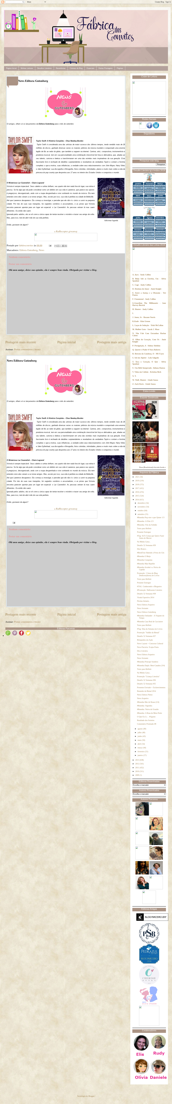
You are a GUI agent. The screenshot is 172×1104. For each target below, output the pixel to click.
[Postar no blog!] (58, 246)
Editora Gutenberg (28, 250)
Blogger (91, 1096)
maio (140, 740)
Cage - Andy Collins (143, 285)
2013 (137, 760)
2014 (137, 500)
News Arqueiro (142, 698)
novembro (142, 507)
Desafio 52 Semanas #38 (146, 594)
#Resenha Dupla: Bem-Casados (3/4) (151, 666)
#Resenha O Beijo (144, 556)
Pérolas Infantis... (143, 601)
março (140, 748)
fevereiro (141, 752)
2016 (137, 492)
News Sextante (142, 608)
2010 (137, 771)
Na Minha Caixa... (144, 542)
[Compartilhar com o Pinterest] (65, 246)
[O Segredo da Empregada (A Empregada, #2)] (152, 461)
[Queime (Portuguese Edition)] (152, 418)
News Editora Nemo (145, 695)
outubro (141, 511)
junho (140, 736)
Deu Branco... (142, 549)
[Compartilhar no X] (60, 246)
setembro (141, 514)
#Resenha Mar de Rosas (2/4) (148, 702)
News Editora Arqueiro (146, 605)
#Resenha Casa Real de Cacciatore (150, 622)
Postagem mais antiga (111, 342)
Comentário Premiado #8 (146, 724)
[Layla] (139, 462)
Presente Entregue (144, 532)
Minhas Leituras (27, 68)
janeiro (140, 755)
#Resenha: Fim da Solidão (147, 525)
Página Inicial (11, 68)
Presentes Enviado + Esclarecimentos (151, 688)
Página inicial (66, 342)
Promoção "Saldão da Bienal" (148, 633)
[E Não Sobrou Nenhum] (139, 419)
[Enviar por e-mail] (55, 246)
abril (140, 744)
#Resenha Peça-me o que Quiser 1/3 (150, 517)
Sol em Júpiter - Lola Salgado (147, 358)
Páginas (120, 68)
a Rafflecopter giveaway (65, 231)
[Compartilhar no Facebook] (63, 246)
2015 (137, 496)
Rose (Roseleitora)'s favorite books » (152, 467)
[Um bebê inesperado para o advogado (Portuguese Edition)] (139, 442)
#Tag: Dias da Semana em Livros (149, 629)
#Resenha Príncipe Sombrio (147, 662)
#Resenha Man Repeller (146, 564)
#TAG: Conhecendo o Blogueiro (149, 586)
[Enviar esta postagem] (50, 245)
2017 (137, 488)
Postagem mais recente (20, 342)
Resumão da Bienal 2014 (146, 691)
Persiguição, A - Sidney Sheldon (147, 346)
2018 (137, 485)
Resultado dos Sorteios (145, 720)
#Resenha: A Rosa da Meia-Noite (149, 713)
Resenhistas (61, 68)
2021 (137, 477)
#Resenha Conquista (144, 560)
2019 (137, 481)
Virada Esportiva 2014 (145, 597)
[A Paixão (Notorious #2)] (152, 442)
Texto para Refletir (144, 528)
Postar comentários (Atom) (27, 349)
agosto (140, 729)
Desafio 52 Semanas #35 (146, 684)
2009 (137, 775)
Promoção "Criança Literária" (148, 677)
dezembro (142, 503)
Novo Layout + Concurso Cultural (150, 644)
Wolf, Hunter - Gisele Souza (146, 380)
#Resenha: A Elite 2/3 (145, 521)
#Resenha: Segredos (144, 706)
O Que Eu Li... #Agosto (146, 717)
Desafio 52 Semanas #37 (146, 636)
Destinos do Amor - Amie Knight (148, 289)
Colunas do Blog (76, 68)
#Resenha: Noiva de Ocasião (148, 709)
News (41, 250)
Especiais (90, 68)
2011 (137, 768)
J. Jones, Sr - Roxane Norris (143, 317)
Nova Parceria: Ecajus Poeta (148, 647)
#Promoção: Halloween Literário (149, 590)
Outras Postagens (105, 68)
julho (140, 733)
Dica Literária (142, 651)
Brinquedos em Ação (145, 640)
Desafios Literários (44, 68)
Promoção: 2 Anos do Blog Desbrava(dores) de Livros (148, 574)
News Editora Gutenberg (146, 612)
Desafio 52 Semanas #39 (146, 545)
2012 (137, 764)
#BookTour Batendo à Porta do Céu (150, 553)
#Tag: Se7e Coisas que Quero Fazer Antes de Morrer (150, 537)
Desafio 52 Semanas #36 (146, 680)
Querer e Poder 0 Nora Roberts (147, 350)
